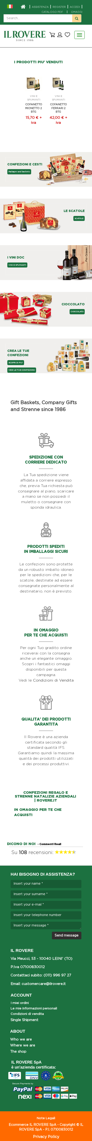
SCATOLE (79, 218)
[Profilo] (60, 34)
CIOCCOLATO (77, 311)
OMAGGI (74, 12)
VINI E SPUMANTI (17, 265)
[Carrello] (51, 34)
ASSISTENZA (40, 7)
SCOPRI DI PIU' (15, 362)
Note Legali (46, 1118)
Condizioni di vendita (27, 1013)
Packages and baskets (19, 171)
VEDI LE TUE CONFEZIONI (21, 370)
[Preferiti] (67, 34)
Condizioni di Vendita (53, 680)
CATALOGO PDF (52, 12)
